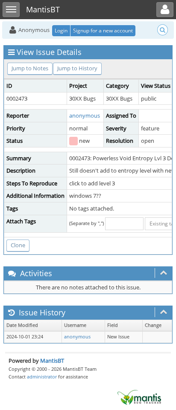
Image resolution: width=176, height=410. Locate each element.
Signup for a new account (103, 30)
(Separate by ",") (86, 223)
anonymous (84, 115)
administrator (42, 376)
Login (61, 30)
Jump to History (77, 68)
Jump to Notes (30, 68)
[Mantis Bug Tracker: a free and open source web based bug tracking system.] (139, 397)
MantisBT (52, 360)
